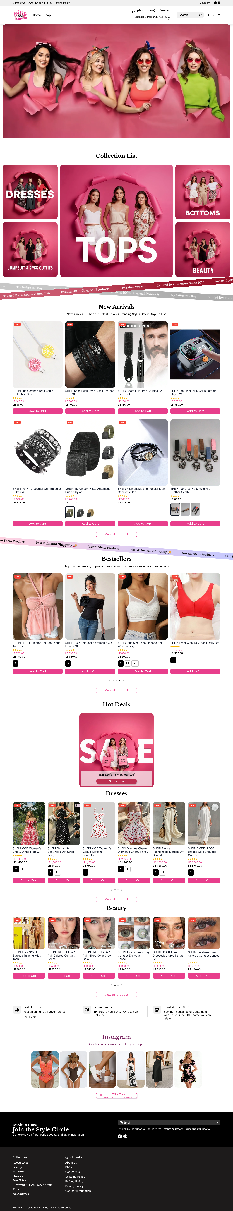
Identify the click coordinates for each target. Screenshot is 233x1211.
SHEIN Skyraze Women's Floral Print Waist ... (169, 850)
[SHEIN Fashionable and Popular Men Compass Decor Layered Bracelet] (143, 452)
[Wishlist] (214, 15)
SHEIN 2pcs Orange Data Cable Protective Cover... (33, 392)
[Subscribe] (217, 1122)
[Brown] (185, 509)
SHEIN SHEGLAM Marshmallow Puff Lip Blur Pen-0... (167, 956)
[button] (219, 15)
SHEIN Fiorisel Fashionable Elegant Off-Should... (98, 852)
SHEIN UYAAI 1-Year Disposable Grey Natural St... (98, 956)
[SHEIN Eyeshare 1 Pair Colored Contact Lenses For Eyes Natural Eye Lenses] (134, 933)
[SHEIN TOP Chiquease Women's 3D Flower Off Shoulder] (90, 606)
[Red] (175, 509)
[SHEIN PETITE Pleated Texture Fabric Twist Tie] (38, 606)
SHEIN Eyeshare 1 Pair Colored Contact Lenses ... (133, 956)
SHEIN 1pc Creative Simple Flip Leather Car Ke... (190, 490)
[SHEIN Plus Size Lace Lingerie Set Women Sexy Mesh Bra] (143, 606)
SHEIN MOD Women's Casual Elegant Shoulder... (27, 852)
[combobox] (190, 15)
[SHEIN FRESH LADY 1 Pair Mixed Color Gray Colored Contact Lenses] (29, 933)
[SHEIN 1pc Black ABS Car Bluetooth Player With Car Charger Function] (195, 354)
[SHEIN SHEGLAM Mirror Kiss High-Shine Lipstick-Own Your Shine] (204, 933)
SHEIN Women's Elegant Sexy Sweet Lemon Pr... (203, 850)
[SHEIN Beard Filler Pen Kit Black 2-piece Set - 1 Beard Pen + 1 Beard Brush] (143, 354)
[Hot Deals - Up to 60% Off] (116, 750)
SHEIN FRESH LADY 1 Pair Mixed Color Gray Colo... (27, 956)
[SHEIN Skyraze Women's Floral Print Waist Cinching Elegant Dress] (169, 823)
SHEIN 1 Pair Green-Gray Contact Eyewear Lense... (63, 956)
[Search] (200, 15)
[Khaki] (90, 512)
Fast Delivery (32, 1007)
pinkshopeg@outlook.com (153, 12)
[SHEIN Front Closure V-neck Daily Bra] (195, 606)
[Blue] (195, 509)
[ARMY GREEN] (70, 512)
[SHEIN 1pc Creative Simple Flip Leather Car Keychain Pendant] (195, 452)
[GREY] (80, 512)
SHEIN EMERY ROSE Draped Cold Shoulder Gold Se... (132, 852)
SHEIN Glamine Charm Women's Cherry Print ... (63, 850)
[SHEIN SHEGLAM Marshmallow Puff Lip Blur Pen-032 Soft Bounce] (169, 933)
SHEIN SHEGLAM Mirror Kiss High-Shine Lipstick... (203, 956)
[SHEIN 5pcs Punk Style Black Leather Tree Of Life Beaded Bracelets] (90, 354)
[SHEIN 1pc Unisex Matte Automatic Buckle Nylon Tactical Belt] (90, 452)
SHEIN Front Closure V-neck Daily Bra (194, 642)
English (204, 2)
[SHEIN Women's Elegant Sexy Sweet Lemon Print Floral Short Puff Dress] (204, 823)
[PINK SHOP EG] (21, 15)
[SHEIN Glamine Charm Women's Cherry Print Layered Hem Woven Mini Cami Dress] (64, 823)
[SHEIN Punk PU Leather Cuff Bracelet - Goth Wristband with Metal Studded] (38, 452)
